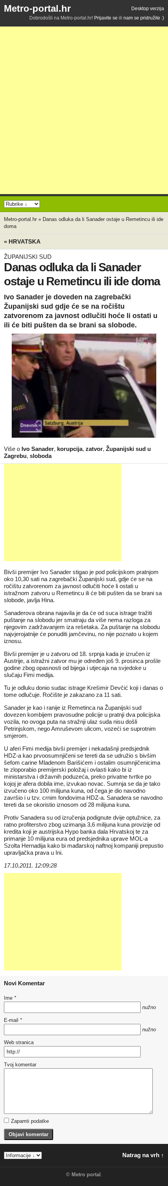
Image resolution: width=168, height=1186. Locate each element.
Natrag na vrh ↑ (143, 1155)
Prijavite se (106, 18)
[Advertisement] (84, 110)
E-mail (13, 1020)
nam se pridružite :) (143, 18)
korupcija (69, 448)
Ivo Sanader (37, 448)
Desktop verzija (147, 8)
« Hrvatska (22, 241)
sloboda (41, 455)
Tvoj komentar (20, 1065)
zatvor (94, 448)
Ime (10, 998)
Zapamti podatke (30, 1121)
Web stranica (19, 1042)
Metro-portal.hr (37, 8)
